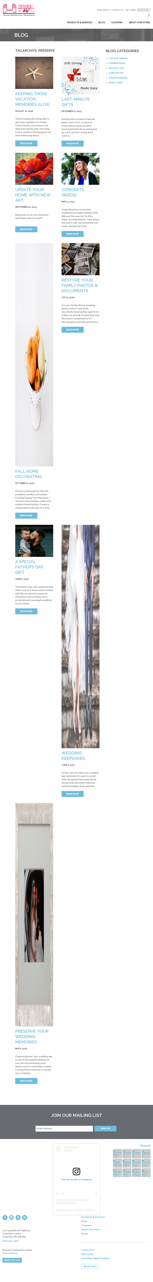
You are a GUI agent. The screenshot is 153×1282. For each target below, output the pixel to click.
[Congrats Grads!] (80, 169)
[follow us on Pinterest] (18, 1217)
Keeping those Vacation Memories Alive (32, 99)
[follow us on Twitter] (24, 1217)
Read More (26, 143)
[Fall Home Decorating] (34, 354)
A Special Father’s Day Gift (29, 567)
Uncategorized (118, 78)
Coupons (116, 22)
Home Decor (116, 73)
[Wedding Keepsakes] (80, 636)
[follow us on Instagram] (11, 1217)
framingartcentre (65, 1210)
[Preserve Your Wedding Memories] (34, 914)
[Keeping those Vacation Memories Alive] (34, 73)
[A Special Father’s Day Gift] (34, 541)
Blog (102, 22)
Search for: (149, 15)
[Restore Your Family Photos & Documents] (80, 259)
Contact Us (117, 10)
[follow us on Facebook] (4, 1217)
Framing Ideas (117, 63)
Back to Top (12, 1260)
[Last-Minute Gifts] (80, 75)
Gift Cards (131, 10)
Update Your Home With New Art (32, 195)
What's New (116, 82)
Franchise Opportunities (95, 1258)
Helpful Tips (116, 68)
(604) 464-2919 (10, 1241)
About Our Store (139, 22)
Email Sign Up (103, 10)
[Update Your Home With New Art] (34, 169)
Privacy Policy (9, 1253)
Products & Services (79, 22)
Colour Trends (118, 58)
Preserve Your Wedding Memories (32, 1036)
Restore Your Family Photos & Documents (80, 285)
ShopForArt (143, 10)
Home (84, 1233)
